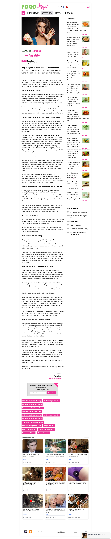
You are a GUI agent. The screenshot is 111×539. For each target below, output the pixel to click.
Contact (60, 6)
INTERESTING (68, 13)
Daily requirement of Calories (78, 212)
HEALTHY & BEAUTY (33, 13)
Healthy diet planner (75, 225)
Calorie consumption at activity (78, 228)
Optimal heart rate (74, 221)
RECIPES (58, 13)
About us (55, 6)
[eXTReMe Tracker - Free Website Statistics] (25, 533)
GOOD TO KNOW (47, 13)
